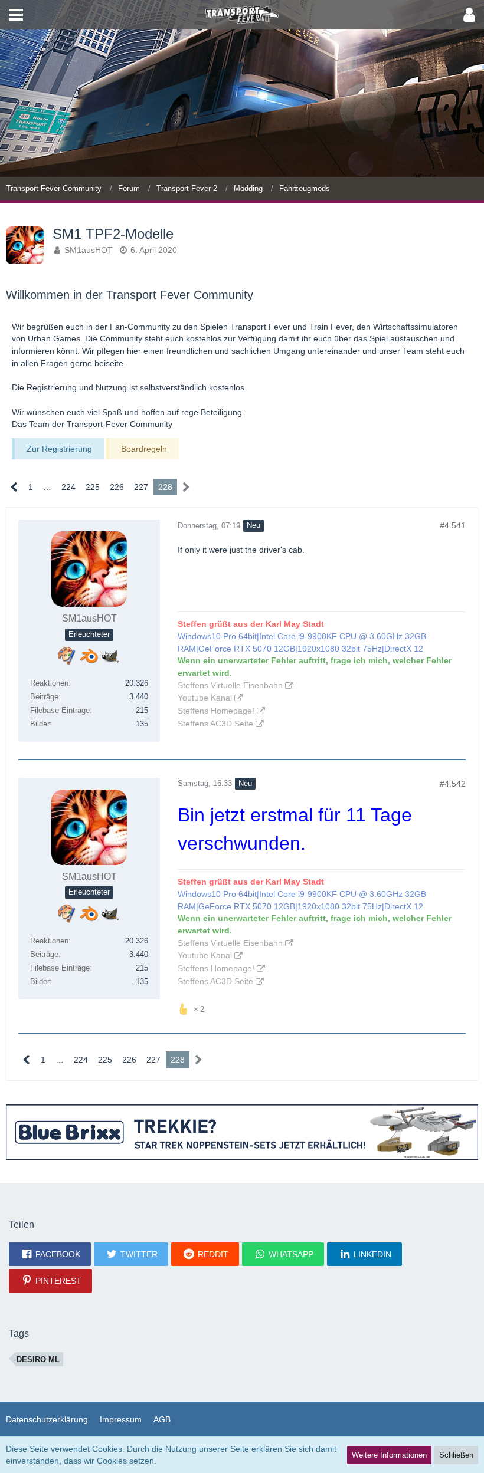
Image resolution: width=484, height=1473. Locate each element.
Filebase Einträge (60, 710)
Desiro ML (38, 1359)
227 (141, 487)
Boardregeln (144, 448)
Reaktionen (49, 683)
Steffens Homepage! (216, 710)
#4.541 (453, 525)
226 (117, 487)
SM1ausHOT (88, 250)
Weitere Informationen (389, 1455)
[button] (16, 14)
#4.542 (453, 783)
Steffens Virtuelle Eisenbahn (230, 685)
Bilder (40, 723)
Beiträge (44, 696)
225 (93, 487)
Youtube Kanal (205, 697)
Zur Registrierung (59, 448)
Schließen (456, 1455)
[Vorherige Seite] (14, 487)
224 (68, 487)
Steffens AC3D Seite (215, 723)
